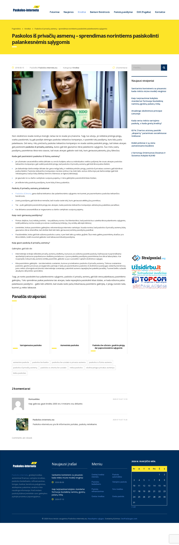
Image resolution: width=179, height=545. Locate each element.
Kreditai (82, 12)
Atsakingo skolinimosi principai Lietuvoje (146, 112)
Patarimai (54, 12)
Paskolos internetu (20, 475)
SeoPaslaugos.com (129, 518)
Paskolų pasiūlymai (123, 12)
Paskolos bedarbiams (96, 483)
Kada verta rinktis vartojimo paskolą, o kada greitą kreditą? (146, 122)
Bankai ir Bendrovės (100, 12)
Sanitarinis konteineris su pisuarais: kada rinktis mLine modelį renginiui (149, 90)
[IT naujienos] (149, 280)
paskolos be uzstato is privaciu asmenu (69, 362)
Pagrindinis (16, 29)
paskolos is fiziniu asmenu (100, 362)
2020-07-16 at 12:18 (120, 399)
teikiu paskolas (19, 373)
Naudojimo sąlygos (96, 518)
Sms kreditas (117, 489)
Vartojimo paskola (119, 482)
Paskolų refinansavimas (98, 490)
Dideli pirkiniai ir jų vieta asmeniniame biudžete (143, 144)
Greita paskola (118, 496)
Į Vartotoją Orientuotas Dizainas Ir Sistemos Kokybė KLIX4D (148, 154)
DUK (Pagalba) (144, 12)
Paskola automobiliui (117, 476)
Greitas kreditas (98, 496)
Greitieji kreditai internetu (98, 476)
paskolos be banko (40, 362)
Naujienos (69, 12)
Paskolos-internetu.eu (77, 518)
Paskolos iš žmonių (24, 193)
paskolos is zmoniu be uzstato (53, 367)
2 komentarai (121, 67)
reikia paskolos (76, 367)
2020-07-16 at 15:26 (120, 420)
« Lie (133, 506)
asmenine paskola (21, 362)
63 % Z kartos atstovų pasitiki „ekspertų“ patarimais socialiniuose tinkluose (148, 133)
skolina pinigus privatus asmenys (100, 367)
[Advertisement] (149, 204)
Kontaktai (160, 12)
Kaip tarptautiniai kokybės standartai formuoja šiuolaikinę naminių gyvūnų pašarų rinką (147, 101)
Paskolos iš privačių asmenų (25, 367)
